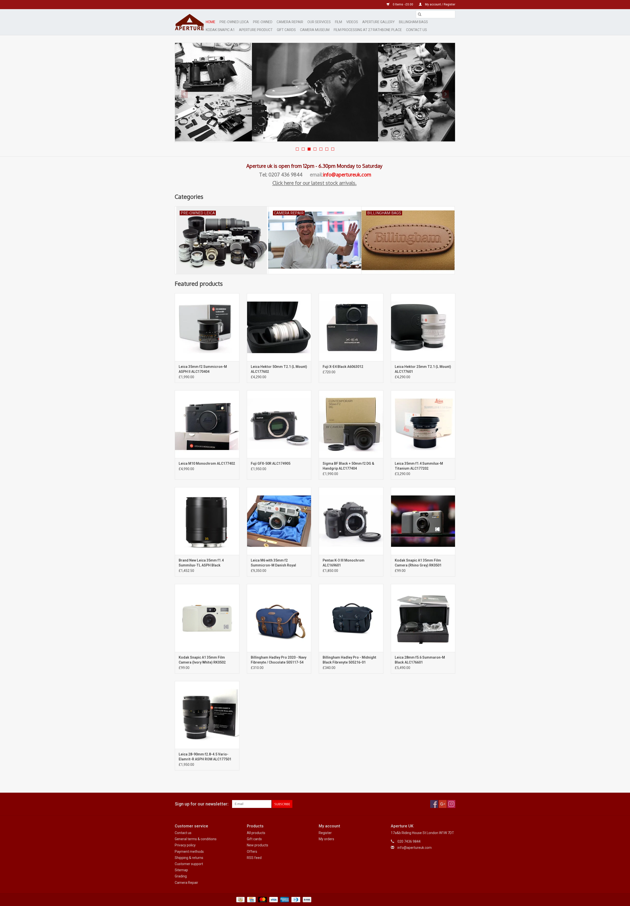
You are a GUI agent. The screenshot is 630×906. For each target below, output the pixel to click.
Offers (252, 852)
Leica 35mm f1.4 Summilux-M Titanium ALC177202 (419, 466)
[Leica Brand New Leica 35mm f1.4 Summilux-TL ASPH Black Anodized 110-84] (207, 521)
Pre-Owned (262, 22)
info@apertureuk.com (347, 174)
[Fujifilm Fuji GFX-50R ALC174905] (279, 424)
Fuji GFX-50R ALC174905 (270, 463)
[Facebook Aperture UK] (434, 804)
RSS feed (254, 858)
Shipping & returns (189, 858)
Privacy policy (185, 845)
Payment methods (189, 852)
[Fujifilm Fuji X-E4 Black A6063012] (351, 327)
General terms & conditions (196, 839)
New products (257, 845)
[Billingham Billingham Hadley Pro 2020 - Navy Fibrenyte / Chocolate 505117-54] (279, 618)
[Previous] (184, 94)
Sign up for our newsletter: (201, 803)
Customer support (189, 864)
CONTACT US (416, 30)
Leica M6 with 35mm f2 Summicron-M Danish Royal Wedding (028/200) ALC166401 (275, 563)
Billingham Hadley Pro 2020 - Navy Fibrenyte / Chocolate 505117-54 (278, 659)
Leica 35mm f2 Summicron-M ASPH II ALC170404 (203, 369)
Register (325, 833)
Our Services (319, 22)
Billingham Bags (413, 22)
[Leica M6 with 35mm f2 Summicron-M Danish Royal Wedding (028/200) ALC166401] (279, 521)
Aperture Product (256, 30)
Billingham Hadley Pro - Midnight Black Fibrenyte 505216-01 (349, 659)
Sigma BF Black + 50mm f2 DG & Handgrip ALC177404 (348, 466)
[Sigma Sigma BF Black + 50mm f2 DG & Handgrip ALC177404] (351, 424)
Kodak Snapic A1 (220, 30)
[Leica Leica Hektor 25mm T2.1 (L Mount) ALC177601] (423, 327)
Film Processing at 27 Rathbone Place (368, 30)
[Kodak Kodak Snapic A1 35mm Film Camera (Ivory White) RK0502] (207, 618)
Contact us (183, 833)
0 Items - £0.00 (403, 4)
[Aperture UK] (189, 22)
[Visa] (273, 899)
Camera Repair (290, 22)
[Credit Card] (250, 899)
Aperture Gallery (378, 22)
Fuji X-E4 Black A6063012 (343, 367)
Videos (352, 22)
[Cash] (240, 899)
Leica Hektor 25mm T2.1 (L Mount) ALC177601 (423, 369)
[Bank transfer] (306, 899)
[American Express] (284, 899)
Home (210, 22)
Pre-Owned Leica (234, 22)
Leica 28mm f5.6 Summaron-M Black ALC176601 (420, 659)
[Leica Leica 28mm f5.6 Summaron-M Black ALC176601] (423, 618)
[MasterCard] (262, 899)
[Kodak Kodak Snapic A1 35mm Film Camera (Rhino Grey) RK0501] (423, 521)
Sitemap (181, 870)
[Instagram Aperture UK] (451, 804)
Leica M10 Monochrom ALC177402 (207, 463)
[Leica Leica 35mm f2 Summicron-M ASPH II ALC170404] (207, 327)
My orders (326, 839)
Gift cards (286, 30)
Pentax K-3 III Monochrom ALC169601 (343, 562)
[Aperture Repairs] (315, 92)
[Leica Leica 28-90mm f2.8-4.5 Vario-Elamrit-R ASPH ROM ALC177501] (207, 715)
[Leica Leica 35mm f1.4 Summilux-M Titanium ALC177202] (423, 424)
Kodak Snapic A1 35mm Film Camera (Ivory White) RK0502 (202, 659)
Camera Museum (315, 30)
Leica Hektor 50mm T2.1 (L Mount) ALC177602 (279, 369)
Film (338, 22)
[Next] (445, 94)
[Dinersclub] (295, 899)
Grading (181, 876)
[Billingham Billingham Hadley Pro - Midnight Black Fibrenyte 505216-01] (351, 618)
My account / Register (439, 4)
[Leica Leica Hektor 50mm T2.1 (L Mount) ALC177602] (279, 327)
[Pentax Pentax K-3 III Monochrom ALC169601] (351, 521)
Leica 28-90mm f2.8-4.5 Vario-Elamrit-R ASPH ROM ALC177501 (205, 756)
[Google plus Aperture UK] (443, 804)
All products (256, 833)
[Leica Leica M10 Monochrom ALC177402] (207, 424)
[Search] (419, 14)
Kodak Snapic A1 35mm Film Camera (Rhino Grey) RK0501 (418, 562)
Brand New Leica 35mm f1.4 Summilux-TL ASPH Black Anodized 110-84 (201, 563)
